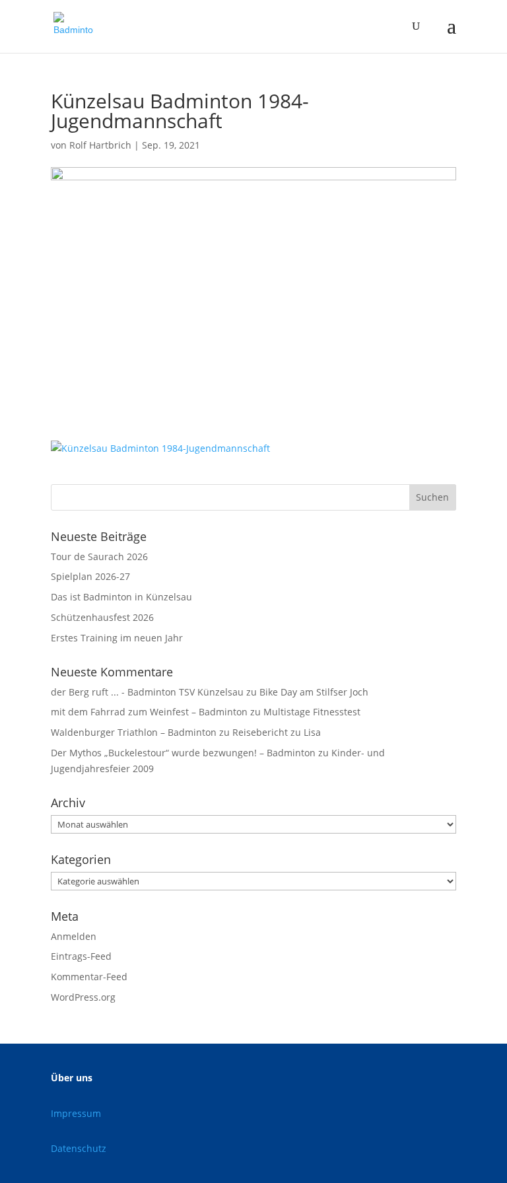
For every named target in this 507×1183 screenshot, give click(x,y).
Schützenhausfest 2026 (102, 617)
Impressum (76, 1113)
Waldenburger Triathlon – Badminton (134, 732)
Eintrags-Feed (81, 956)
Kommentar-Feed (89, 976)
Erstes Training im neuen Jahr (117, 637)
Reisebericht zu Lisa (276, 732)
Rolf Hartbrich (100, 145)
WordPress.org (83, 997)
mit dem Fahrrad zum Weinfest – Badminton (149, 711)
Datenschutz (78, 1148)
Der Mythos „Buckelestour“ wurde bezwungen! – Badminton (183, 752)
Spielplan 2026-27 (90, 576)
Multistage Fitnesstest (311, 711)
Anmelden (73, 936)
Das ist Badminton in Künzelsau (121, 597)
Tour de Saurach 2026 (99, 556)
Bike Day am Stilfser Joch (313, 692)
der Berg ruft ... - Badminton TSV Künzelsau (147, 692)
